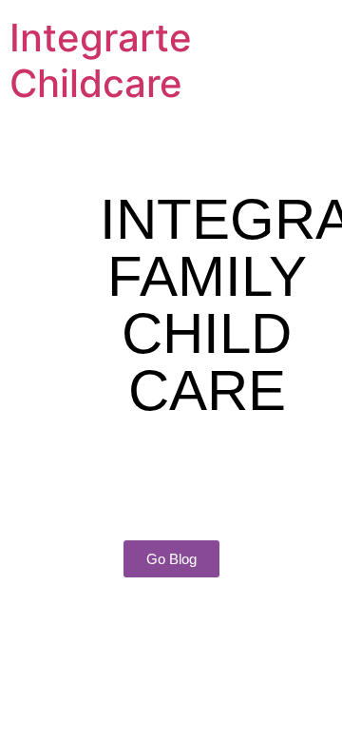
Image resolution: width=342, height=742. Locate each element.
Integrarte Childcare (101, 60)
